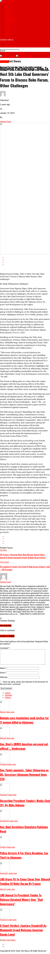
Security (8, 24)
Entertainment (11, 21)
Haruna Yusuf (5, 121)
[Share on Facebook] (27, 258)
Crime (7, 26)
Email (3, 673)
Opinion (8, 31)
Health (7, 17)
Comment (4, 648)
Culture (8, 33)
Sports (8, 28)
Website (3, 677)
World (7, 35)
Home (7, 5)
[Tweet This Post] (27, 260)
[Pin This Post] (27, 262)
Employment (10, 19)
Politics (8, 10)
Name (3, 668)
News (7, 8)
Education (9, 15)
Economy (9, 12)
